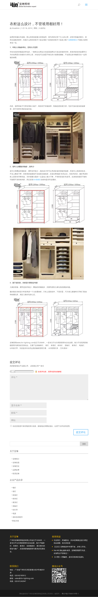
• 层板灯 (15, 506)
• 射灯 (14, 491)
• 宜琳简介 (15, 459)
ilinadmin (16, 28)
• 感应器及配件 (17, 517)
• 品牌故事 (15, 470)
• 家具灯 (15, 502)
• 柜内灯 (15, 498)
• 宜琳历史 (15, 466)
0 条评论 (42, 28)
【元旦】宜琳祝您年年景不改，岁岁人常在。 (70, 546)
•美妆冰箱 (15, 521)
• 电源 (14, 513)
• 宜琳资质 (15, 462)
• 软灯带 (15, 510)
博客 (35, 28)
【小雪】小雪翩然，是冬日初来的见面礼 (69, 557)
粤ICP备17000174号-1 (70, 593)
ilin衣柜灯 (37, 179)
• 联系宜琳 (15, 473)
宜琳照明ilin (73, 40)
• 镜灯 (14, 487)
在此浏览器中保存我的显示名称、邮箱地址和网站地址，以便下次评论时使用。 (42, 426)
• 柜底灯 (15, 495)
